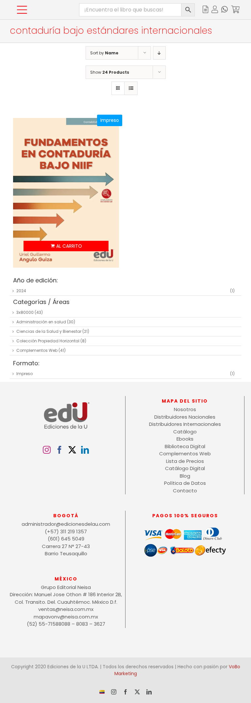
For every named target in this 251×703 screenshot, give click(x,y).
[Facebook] (59, 450)
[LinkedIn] (85, 450)
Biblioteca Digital (185, 446)
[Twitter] (72, 450)
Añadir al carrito (66, 246)
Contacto (185, 490)
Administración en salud (41, 322)
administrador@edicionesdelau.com (66, 524)
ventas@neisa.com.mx (65, 609)
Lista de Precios (185, 461)
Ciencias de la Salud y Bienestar (48, 331)
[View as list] (131, 88)
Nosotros (185, 409)
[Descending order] (159, 53)
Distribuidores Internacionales (185, 424)
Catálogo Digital (185, 468)
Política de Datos (185, 483)
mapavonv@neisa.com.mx (66, 616)
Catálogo (185, 431)
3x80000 (25, 312)
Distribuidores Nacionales (184, 416)
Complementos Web (37, 350)
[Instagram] (47, 450)
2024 (21, 291)
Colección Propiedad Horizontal (47, 341)
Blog (185, 475)
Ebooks (184, 438)
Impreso (24, 373)
